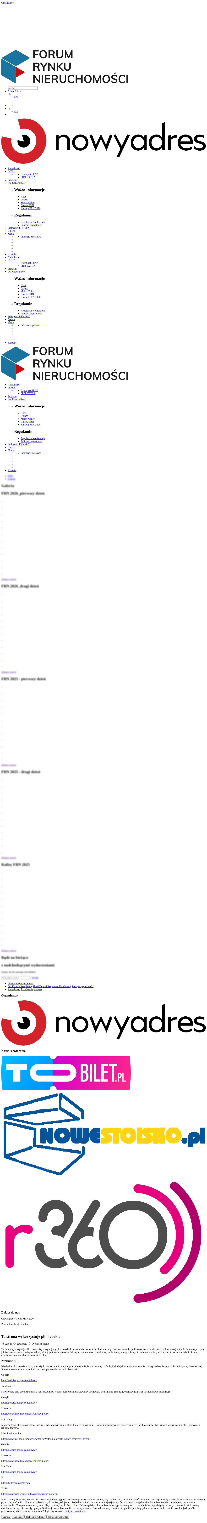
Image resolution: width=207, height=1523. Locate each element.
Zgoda (8, 1343)
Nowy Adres (14, 91)
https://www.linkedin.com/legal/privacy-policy (25, 1413)
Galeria (11, 230)
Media (11, 233)
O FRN (12, 171)
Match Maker (27, 202)
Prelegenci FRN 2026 (19, 227)
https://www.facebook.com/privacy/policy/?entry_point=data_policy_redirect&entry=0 (45, 1439)
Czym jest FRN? (29, 174)
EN (16, 97)
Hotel (23, 196)
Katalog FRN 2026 (30, 208)
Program (12, 180)
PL (9, 94)
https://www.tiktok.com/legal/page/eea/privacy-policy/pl (29, 1494)
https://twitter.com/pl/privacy (15, 1483)
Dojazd (24, 199)
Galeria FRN (27, 205)
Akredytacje (27, 989)
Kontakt (12, 254)
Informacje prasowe (31, 236)
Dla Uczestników (17, 182)
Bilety (29, 986)
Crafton (25, 1324)
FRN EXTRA (28, 177)
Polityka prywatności (31, 225)
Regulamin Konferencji (33, 222)
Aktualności (14, 168)
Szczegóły (22, 1343)
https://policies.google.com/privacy (19, 1380)
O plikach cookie (40, 1343)
